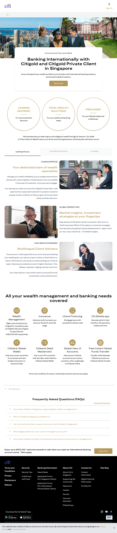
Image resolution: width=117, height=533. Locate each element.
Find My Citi (86, 486)
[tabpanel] (58, 220)
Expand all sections (102, 403)
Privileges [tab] (94, 151)
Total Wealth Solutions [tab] (58, 151)
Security (26, 468)
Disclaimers (10, 480)
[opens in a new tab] (8, 6)
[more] (7, 14)
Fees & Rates (42, 472)
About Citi (67, 468)
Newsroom (67, 486)
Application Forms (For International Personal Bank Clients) (46, 486)
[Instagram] (102, 511)
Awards (66, 494)
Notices (8, 485)
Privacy (8, 475)
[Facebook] (111, 511)
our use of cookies (18, 529)
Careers (66, 490)
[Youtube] (106, 511)
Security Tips (27, 472)
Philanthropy (68, 505)
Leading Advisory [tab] (23, 152)
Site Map (104, 468)
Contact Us (86, 468)
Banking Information (47, 468)
